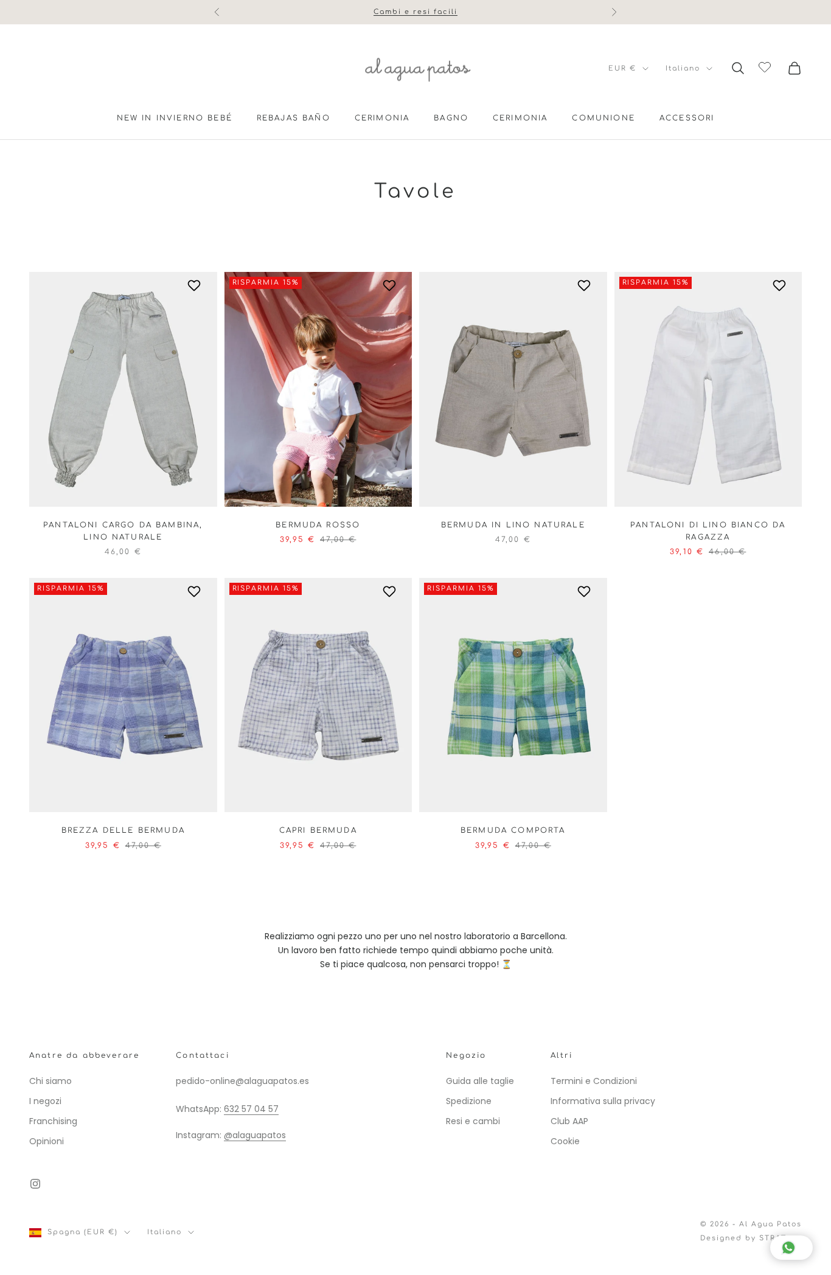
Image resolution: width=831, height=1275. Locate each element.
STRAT (773, 1238)
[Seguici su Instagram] (35, 1184)
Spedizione (469, 1101)
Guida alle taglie (480, 1081)
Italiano (683, 68)
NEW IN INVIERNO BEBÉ (174, 118)
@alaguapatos (255, 1135)
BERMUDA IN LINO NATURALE (513, 525)
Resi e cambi (473, 1121)
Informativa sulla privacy (603, 1101)
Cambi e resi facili (415, 6)
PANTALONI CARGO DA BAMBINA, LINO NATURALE (123, 531)
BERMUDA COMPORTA (513, 830)
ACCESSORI (686, 118)
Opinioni (46, 1141)
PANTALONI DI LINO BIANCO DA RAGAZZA (707, 531)
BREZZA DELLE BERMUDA (123, 830)
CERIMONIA (382, 118)
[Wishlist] (766, 66)
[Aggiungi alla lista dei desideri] (195, 285)
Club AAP (569, 1121)
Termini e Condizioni (594, 1081)
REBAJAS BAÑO (293, 118)
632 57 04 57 (251, 1109)
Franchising (53, 1121)
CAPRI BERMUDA (318, 830)
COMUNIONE (603, 118)
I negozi (45, 1101)
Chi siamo (50, 1081)
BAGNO (451, 118)
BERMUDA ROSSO (318, 525)
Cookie (565, 1141)
